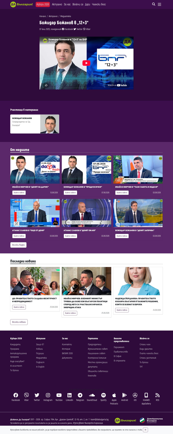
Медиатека (65, 16)
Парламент (119, 347)
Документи (67, 357)
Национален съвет (96, 353)
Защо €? (40, 344)
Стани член (145, 344)
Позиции (40, 353)
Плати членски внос (149, 353)
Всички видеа (18, 244)
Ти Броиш (14, 370)
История (66, 348)
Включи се (77, 4)
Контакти (67, 344)
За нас (67, 4)
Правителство (121, 351)
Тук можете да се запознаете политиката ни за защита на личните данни (41, 423)
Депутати (92, 366)
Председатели (94, 344)
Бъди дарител (146, 348)
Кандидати (15, 344)
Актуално (57, 4)
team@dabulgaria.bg (100, 419)
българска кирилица (93, 423)
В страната (119, 360)
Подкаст (40, 362)
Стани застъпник (148, 357)
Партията (93, 338)
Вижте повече (19, 193)
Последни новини (23, 261)
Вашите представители (121, 340)
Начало (42, 16)
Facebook (68, 29)
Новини (39, 348)
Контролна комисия (97, 357)
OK (145, 430)
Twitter (79, 29)
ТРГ (141, 366)
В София (117, 356)
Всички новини (19, 322)
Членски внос (99, 4)
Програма (14, 348)
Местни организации (97, 362)
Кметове (92, 375)
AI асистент (16, 365)
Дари (87, 4)
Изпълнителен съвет (98, 348)
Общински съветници (98, 371)
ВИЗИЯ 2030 (67, 353)
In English (40, 366)
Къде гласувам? (17, 361)
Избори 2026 (43, 4)
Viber (88, 29)
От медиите (19, 149)
